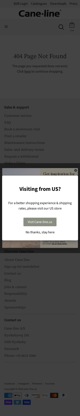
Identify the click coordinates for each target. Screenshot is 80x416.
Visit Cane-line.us (40, 222)
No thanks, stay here (40, 232)
